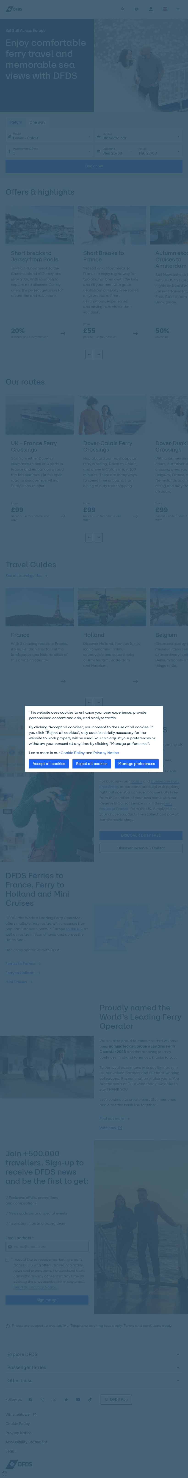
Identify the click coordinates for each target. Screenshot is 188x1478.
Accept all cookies (49, 764)
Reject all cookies (91, 764)
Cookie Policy (73, 753)
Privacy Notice (106, 753)
